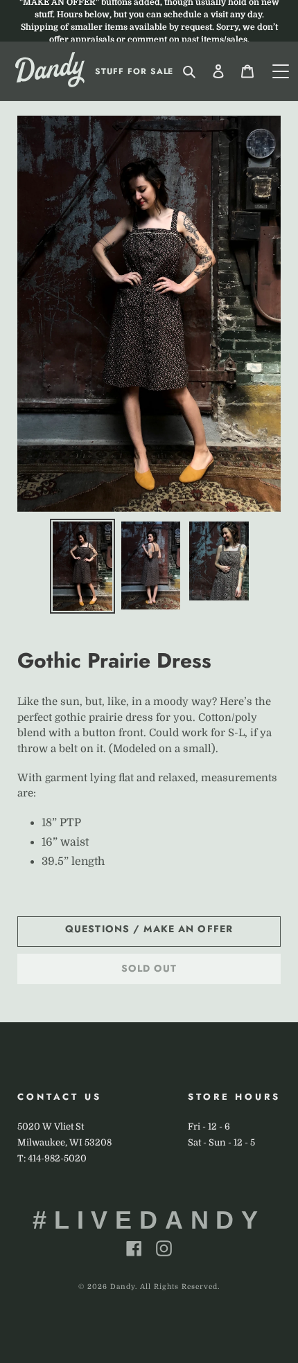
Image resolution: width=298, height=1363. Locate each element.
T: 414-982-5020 (52, 1158)
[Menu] (280, 71)
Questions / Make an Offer (149, 929)
